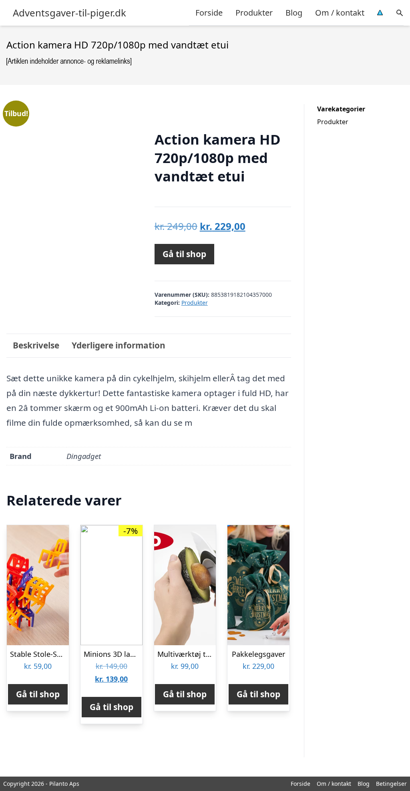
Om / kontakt (339, 12)
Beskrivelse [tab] (36, 345)
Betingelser (391, 783)
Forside (209, 12)
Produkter (254, 12)
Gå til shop (184, 254)
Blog (293, 12)
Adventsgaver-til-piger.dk (69, 12)
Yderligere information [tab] (118, 345)
